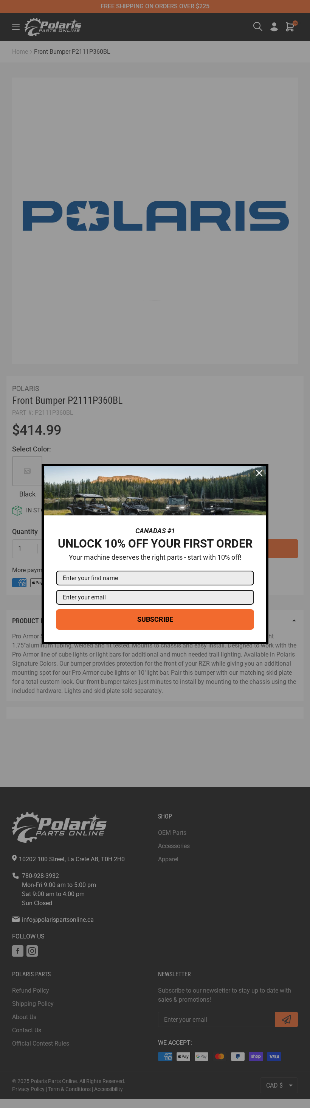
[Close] (259, 473)
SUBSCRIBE (155, 619)
